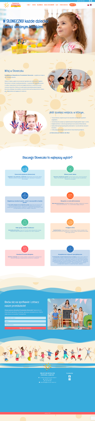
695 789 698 (82, 1)
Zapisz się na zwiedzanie (25, 328)
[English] (91, 5)
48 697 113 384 (48, 379)
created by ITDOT (47, 413)
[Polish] (88, 5)
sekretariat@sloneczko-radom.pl (48, 382)
